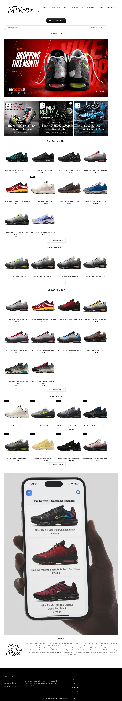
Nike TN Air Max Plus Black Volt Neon (69, 458)
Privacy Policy (8, 680)
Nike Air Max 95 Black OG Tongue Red (17, 350)
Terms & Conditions (10, 683)
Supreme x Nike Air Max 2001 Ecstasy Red (17, 201)
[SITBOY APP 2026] (61, 554)
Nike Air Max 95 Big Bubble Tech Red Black (69, 319)
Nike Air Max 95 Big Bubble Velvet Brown (95, 458)
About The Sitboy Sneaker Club (12, 687)
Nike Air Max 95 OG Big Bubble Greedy (95, 170)
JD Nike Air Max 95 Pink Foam (69, 276)
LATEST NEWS (21, 122)
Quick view (28, 146)
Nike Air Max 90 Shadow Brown (69, 201)
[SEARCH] (105, 27)
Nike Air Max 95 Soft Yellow (43, 458)
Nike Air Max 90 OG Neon (43, 426)
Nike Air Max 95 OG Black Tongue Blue (69, 350)
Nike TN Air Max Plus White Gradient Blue (43, 232)
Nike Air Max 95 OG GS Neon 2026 (17, 458)
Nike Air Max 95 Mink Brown (95, 350)
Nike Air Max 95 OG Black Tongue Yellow (95, 319)
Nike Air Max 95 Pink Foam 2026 (43, 276)
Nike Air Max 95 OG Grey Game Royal (95, 426)
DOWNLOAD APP (58, 21)
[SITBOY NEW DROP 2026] (56, 68)
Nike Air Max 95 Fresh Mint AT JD (95, 276)
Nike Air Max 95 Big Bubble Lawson (95, 201)
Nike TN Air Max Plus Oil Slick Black (69, 170)
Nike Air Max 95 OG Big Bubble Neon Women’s (17, 233)
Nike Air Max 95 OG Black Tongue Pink (43, 350)
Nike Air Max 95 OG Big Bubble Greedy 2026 (17, 382)
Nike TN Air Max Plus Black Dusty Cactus (17, 170)
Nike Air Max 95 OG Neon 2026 (17, 276)
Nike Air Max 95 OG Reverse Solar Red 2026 (43, 382)
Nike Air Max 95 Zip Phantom (43, 201)
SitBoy (57, 652)
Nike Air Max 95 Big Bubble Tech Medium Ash (69, 426)
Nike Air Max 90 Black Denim (43, 170)
